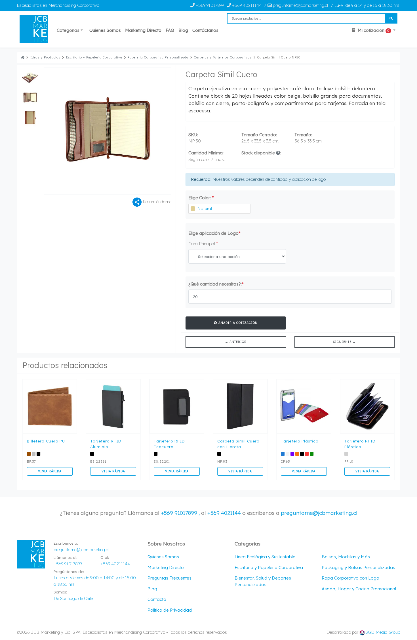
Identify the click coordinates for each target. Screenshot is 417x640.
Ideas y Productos (45, 57)
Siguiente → (344, 342)
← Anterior (236, 342)
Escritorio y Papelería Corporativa (94, 57)
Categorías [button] (68, 30)
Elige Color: (201, 197)
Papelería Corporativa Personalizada (158, 57)
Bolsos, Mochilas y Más (346, 556)
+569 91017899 (209, 5)
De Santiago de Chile (73, 598)
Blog (183, 30)
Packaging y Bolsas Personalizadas (358, 567)
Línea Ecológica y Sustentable (265, 556)
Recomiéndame (156, 201)
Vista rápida (50, 471)
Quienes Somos (105, 30)
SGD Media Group (382, 632)
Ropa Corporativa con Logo (350, 578)
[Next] (139, 130)
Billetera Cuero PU (46, 440)
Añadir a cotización (237, 323)
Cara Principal (203, 243)
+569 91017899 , (181, 512)
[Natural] (193, 208)
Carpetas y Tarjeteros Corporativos (223, 57)
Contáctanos (205, 30)
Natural (204, 208)
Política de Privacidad (170, 610)
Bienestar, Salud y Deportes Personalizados (263, 581)
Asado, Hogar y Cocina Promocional (359, 588)
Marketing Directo (143, 30)
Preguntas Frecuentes (169, 578)
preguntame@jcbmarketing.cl (319, 512)
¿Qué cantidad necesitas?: (216, 284)
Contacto (157, 599)
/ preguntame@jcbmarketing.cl (296, 5)
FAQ (170, 30)
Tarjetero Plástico (299, 440)
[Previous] (76, 130)
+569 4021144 (224, 512)
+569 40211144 (246, 5)
